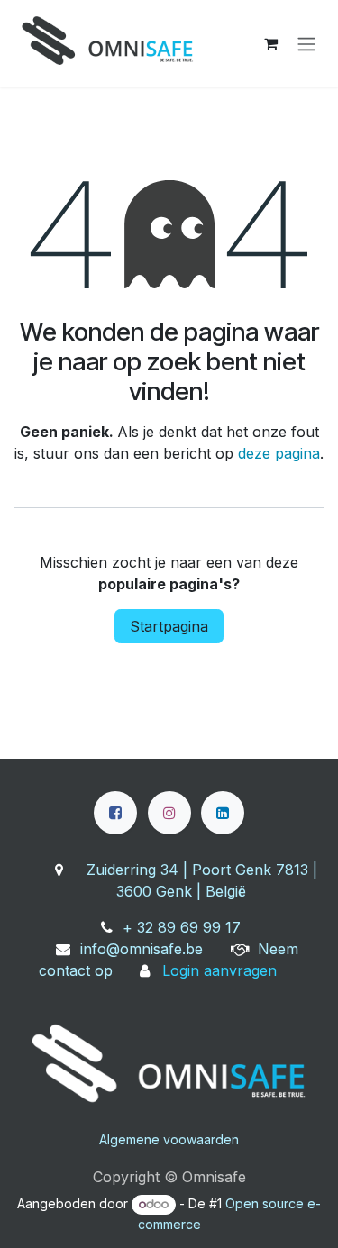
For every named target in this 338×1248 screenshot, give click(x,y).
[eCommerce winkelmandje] (270, 43)
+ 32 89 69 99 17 (182, 927)
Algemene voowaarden (169, 1139)
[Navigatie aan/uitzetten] (306, 43)
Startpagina (169, 626)
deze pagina (279, 453)
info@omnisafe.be (141, 949)
